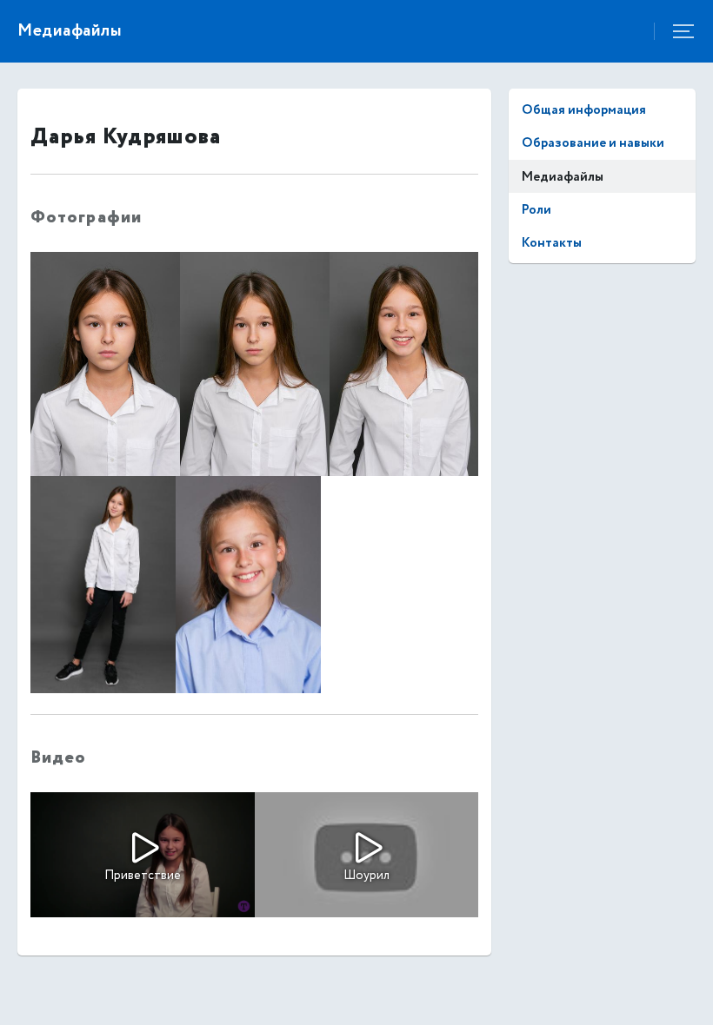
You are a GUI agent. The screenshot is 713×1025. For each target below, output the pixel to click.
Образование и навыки (593, 143)
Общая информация (584, 110)
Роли (536, 210)
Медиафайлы (562, 177)
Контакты (552, 243)
